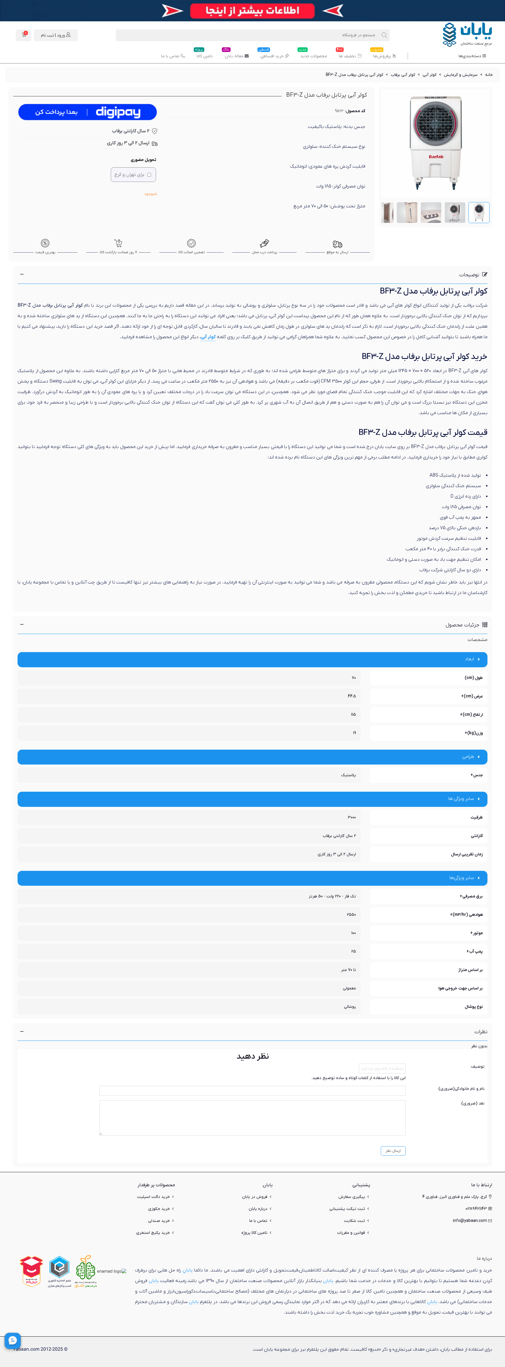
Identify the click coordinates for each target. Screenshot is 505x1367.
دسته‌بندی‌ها (470, 56)
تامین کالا (204, 54)
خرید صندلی (159, 1221)
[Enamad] (111, 1271)
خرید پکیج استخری (153, 1233)
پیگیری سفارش (351, 1197)
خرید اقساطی (271, 54)
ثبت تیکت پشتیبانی (347, 1209)
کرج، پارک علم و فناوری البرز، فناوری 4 (454, 1197)
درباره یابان (258, 1209)
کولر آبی (208, 337)
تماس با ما (170, 56)
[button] (252, 275)
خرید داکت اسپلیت (153, 1197)
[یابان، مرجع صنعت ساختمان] (460, 35)
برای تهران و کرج (129, 175)
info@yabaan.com (470, 1221)
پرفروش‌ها (381, 54)
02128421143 (476, 1209)
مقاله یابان (233, 54)
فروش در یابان (254, 1197)
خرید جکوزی (159, 1209)
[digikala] (31, 1271)
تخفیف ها (346, 54)
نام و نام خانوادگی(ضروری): (461, 1089)
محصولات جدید (313, 54)
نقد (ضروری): (473, 1103)
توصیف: (478, 1066)
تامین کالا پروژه (254, 1233)
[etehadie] (59, 1271)
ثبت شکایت (354, 1221)
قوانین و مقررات (351, 1233)
